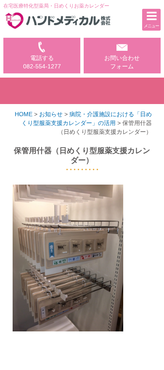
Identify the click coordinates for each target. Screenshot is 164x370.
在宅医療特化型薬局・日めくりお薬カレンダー (56, 6)
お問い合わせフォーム (122, 62)
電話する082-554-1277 (42, 62)
